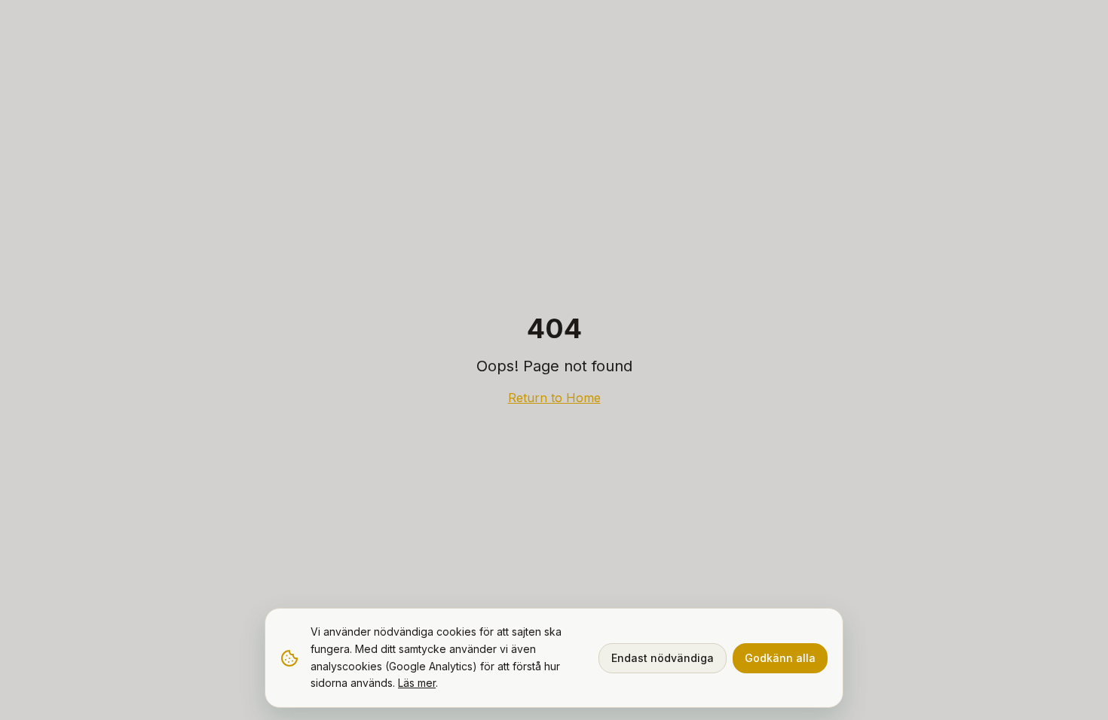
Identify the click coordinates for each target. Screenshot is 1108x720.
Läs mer (417, 682)
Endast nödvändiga (662, 657)
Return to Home (554, 397)
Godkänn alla (780, 657)
